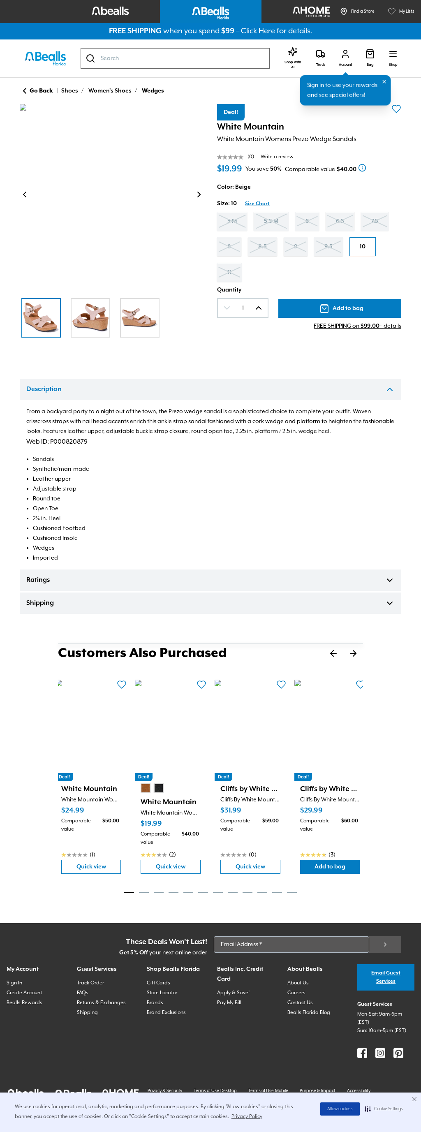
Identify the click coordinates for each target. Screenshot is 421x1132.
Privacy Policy (246, 1116)
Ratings (38, 580)
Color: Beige (234, 187)
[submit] (385, 944)
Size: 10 (227, 203)
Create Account (24, 993)
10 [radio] (362, 246)
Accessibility (358, 1090)
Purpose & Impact (317, 1090)
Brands (155, 1003)
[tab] (129, 892)
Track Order (90, 983)
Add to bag (337, 868)
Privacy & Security (165, 1090)
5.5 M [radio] (271, 221)
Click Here (258, 31)
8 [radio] (229, 246)
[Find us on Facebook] (362, 1053)
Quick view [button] (98, 868)
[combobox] (175, 58)
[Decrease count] (227, 308)
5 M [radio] (232, 221)
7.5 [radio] (374, 221)
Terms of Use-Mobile (268, 1090)
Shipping (40, 603)
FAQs (82, 993)
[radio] (145, 788)
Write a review (277, 157)
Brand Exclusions (166, 1012)
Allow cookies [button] (340, 1109)
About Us (298, 983)
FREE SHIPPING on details (357, 326)
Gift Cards (158, 983)
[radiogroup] (309, 247)
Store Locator (162, 993)
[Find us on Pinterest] (398, 1053)
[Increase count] (258, 308)
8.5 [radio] (262, 246)
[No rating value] (232, 157)
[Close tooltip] (384, 81)
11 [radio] (229, 272)
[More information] (362, 168)
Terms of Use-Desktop (215, 1090)
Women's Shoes (110, 91)
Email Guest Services (385, 977)
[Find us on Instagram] (380, 1053)
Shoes (69, 91)
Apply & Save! (233, 993)
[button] (384, 1109)
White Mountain (250, 127)
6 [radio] (307, 221)
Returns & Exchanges (101, 1003)
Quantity (229, 290)
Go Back (41, 91)
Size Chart (257, 204)
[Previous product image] (25, 194)
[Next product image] (199, 194)
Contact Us (300, 1003)
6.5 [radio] (340, 221)
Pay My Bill (229, 1003)
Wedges (153, 91)
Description (44, 389)
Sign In (14, 983)
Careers (296, 993)
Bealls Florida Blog (308, 1012)
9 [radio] (295, 246)
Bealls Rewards (24, 1003)
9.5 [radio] (328, 246)
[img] (112, 196)
